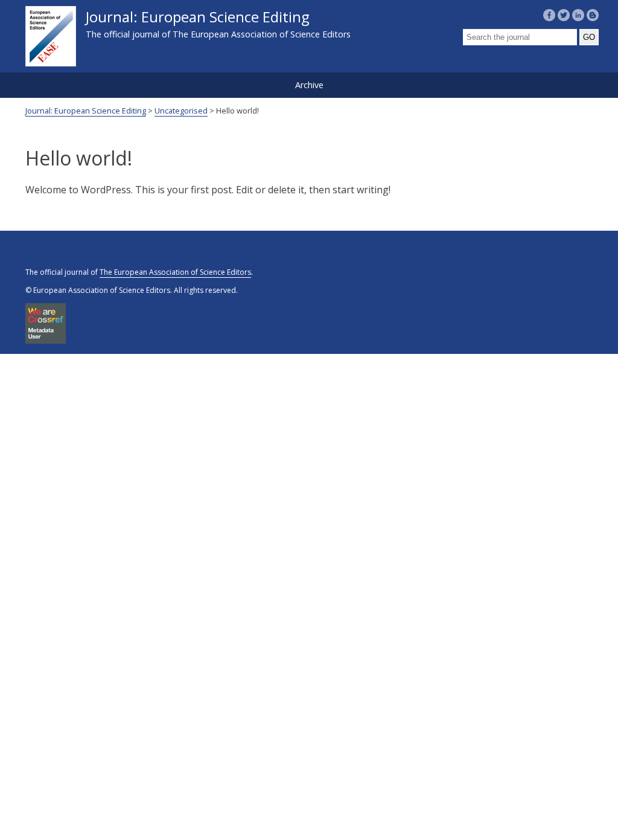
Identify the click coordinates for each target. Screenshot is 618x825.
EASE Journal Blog (593, 15)
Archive (309, 85)
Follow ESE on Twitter (564, 15)
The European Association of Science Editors (175, 272)
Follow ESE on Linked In (578, 15)
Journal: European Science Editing (218, 23)
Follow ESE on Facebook (549, 15)
